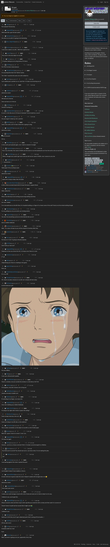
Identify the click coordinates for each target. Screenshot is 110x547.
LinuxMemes (89, 136)
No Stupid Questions (91, 121)
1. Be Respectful (90, 66)
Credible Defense (90, 130)
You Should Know (90, 124)
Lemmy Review (89, 112)
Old (24, 20)
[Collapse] (2, 24)
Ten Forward (89, 133)
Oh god (14, 7)
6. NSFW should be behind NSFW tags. (96, 87)
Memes (87, 109)
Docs (94, 544)
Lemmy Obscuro (9, 2)
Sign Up (106, 2)
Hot (3, 20)
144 (14, 12)
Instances (88, 544)
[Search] (98, 2)
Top (7, 20)
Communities (19, 2)
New (19, 20)
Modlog (101, 163)
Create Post (27, 2)
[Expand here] (8, 10)
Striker (89, 147)
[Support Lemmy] (43, 2)
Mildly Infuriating (90, 115)
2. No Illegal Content (91, 70)
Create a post (96, 27)
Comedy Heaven (90, 127)
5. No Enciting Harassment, (93, 83)
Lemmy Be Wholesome (92, 118)
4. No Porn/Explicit (91, 79)
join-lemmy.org (104, 544)
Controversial (13, 20)
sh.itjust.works (15, 9)
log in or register (13, 15)
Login (101, 2)
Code (97, 544)
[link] (17, 12)
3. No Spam (89, 74)
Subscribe (96, 23)
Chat (29, 20)
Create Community (37, 2)
